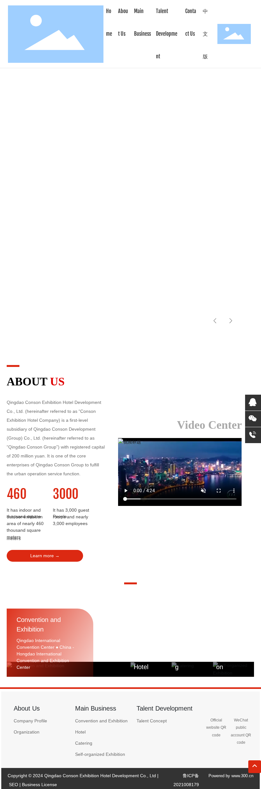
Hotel (141, 666)
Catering (83, 743)
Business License (39, 784)
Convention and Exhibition (101, 720)
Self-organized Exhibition (100, 754)
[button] (32, 324)
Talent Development (165, 708)
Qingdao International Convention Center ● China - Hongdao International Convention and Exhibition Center (45, 654)
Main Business (95, 708)
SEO (13, 784)
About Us (27, 708)
